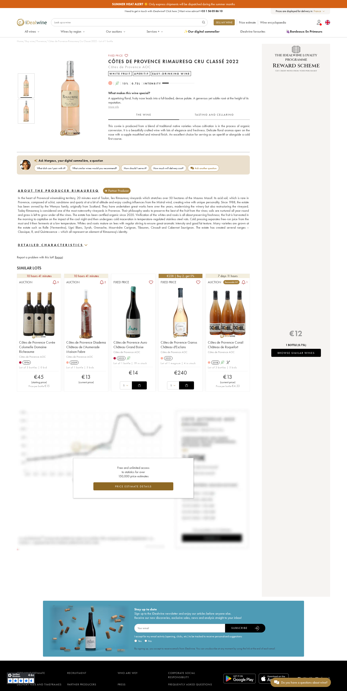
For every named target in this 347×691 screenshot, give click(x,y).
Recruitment (76, 673)
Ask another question (205, 168)
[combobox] (319, 11)
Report (59, 257)
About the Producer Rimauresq (58, 191)
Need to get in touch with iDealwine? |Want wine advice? (173, 11)
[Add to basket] (139, 385)
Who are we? (128, 673)
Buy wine (30, 41)
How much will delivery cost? (168, 168)
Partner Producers (81, 684)
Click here (171, 11)
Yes (140, 641)
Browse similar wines (296, 353)
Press (122, 684)
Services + (153, 31)
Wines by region (71, 31)
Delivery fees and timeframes (39, 684)
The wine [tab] (143, 114)
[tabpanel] (179, 132)
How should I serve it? (135, 168)
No (150, 641)
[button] (68, 98)
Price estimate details (133, 486)
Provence (41, 41)
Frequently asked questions (190, 684)
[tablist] (179, 115)
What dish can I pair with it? (51, 168)
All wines (30, 31)
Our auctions (114, 31)
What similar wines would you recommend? (94, 168)
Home (20, 41)
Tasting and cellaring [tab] (214, 114)
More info (113, 107)
